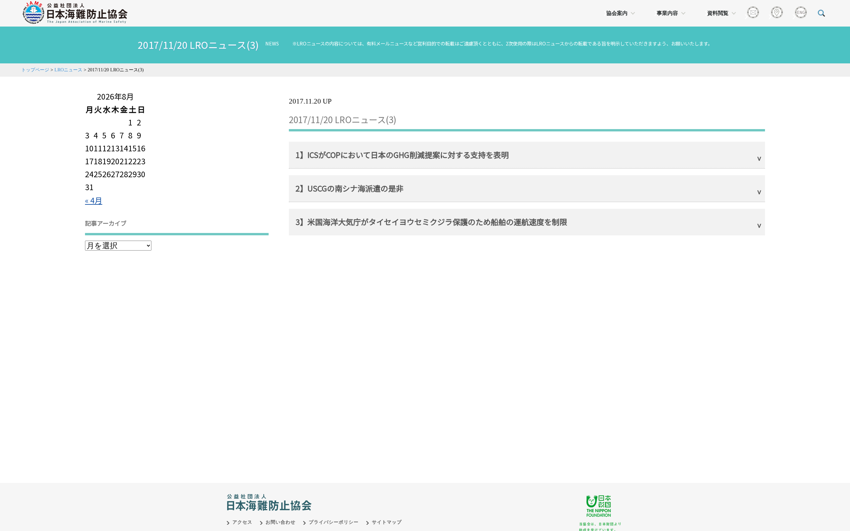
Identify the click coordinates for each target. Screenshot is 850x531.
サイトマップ (387, 522)
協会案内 (617, 13)
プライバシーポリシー (334, 522)
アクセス (242, 522)
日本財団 (365, 495)
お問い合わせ (281, 522)
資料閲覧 (717, 13)
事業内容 (667, 13)
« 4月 (93, 200)
